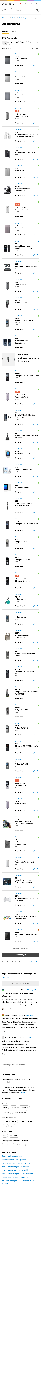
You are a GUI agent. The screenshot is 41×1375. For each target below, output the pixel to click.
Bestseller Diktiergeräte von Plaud (15, 1167)
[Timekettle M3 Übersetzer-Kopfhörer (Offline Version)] (20, 136)
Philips (23, 43)
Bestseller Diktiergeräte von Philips (16, 1170)
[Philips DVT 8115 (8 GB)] (20, 765)
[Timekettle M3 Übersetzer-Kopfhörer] (20, 900)
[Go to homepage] (8, 4)
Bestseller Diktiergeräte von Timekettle (18, 1174)
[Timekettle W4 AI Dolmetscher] (20, 342)
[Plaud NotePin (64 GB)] (20, 286)
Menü (6, 10)
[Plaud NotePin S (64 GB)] (20, 116)
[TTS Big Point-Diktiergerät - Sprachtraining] (20, 918)
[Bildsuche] (36, 10)
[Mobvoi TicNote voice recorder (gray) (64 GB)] (20, 844)
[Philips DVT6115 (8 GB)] (20, 619)
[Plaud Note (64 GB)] (20, 96)
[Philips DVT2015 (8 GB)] (20, 729)
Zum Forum (6, 977)
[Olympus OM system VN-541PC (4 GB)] (20, 674)
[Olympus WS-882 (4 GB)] (20, 785)
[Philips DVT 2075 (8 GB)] (20, 711)
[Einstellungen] (20, 4)
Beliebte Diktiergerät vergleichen (15, 1177)
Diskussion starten (22, 983)
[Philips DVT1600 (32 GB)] (20, 600)
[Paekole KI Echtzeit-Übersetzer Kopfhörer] (20, 882)
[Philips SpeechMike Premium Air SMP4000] (20, 437)
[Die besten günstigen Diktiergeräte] (20, 359)
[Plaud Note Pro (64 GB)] (20, 60)
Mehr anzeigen (20, 955)
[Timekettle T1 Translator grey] (20, 154)
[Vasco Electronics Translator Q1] (20, 936)
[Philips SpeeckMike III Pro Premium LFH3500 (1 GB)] (20, 506)
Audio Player (23, 18)
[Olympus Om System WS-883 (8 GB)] (20, 377)
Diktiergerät (19, 54)
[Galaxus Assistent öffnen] (31, 4)
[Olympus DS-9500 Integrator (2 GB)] (20, 747)
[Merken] (34, 65)
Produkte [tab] (5, 31)
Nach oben (35, 962)
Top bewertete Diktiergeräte (14, 1160)
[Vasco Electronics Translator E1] (20, 268)
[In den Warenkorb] (37, 65)
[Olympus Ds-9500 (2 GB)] (20, 580)
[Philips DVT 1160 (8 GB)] (20, 304)
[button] (38, 54)
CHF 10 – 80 (14, 43)
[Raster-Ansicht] (32, 48)
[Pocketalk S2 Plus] (20, 488)
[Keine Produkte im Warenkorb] (37, 4)
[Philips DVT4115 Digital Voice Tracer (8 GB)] (20, 323)
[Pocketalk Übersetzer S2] (20, 454)
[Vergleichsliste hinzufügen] (30, 65)
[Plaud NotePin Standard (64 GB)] (20, 863)
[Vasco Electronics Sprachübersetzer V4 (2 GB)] (20, 248)
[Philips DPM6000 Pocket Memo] (20, 655)
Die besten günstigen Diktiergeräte (16, 1163)
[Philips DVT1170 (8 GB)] (20, 543)
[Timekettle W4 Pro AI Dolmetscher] (20, 190)
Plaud (32, 43)
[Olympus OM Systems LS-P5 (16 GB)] (20, 525)
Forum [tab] (14, 31)
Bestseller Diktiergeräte (12, 1156)
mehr (23, 1093)
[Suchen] (13, 10)
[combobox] (5, 43)
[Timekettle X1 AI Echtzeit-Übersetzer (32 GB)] (20, 417)
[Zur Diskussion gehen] (20, 999)
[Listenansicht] (37, 48)
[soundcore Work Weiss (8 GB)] (20, 471)
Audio (14, 18)
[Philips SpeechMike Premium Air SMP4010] (20, 693)
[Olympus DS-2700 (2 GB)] (20, 561)
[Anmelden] (26, 4)
